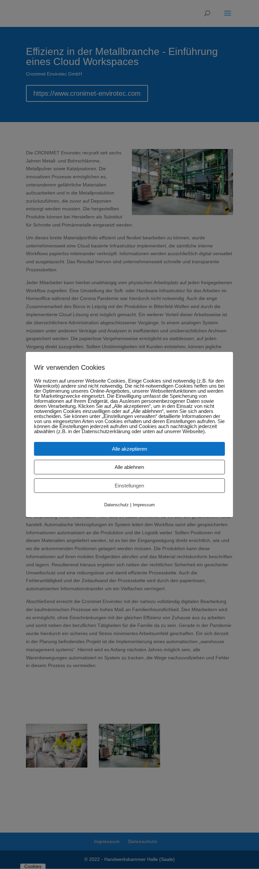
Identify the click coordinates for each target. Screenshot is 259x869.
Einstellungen (129, 485)
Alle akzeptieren (129, 449)
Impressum (144, 504)
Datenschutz (116, 504)
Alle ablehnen (129, 467)
